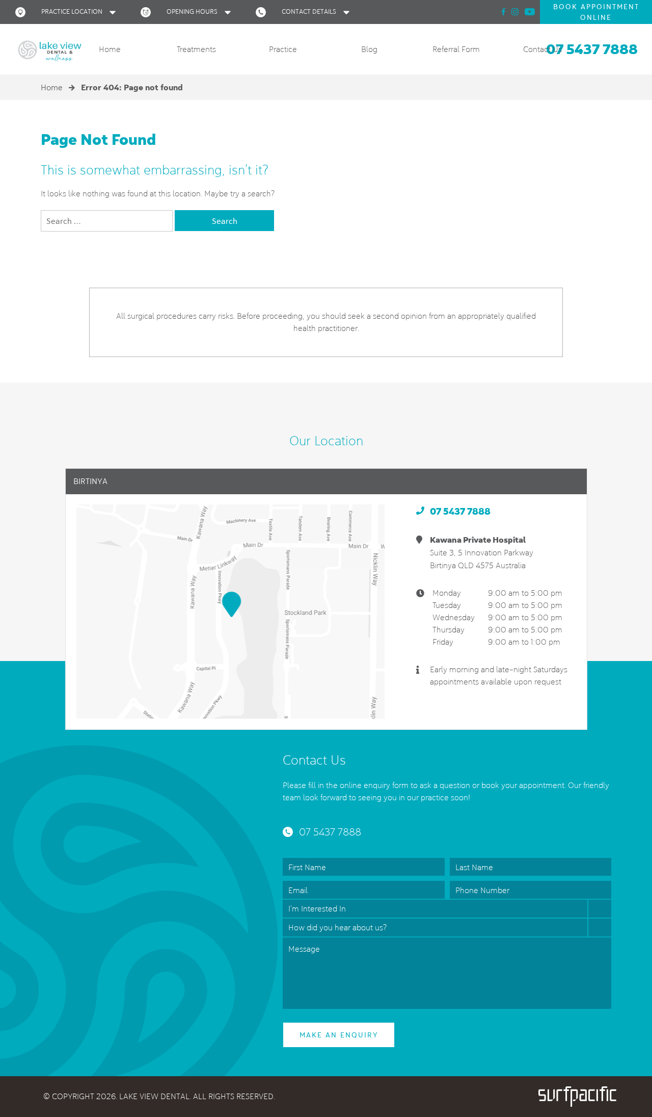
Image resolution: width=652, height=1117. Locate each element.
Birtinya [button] (90, 481)
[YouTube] (530, 11)
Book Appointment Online (596, 12)
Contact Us (542, 49)
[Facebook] (503, 11)
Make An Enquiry (339, 1034)
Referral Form (456, 49)
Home (110, 49)
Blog (369, 49)
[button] (68, 12)
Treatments (196, 49)
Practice (283, 49)
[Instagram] (515, 11)
